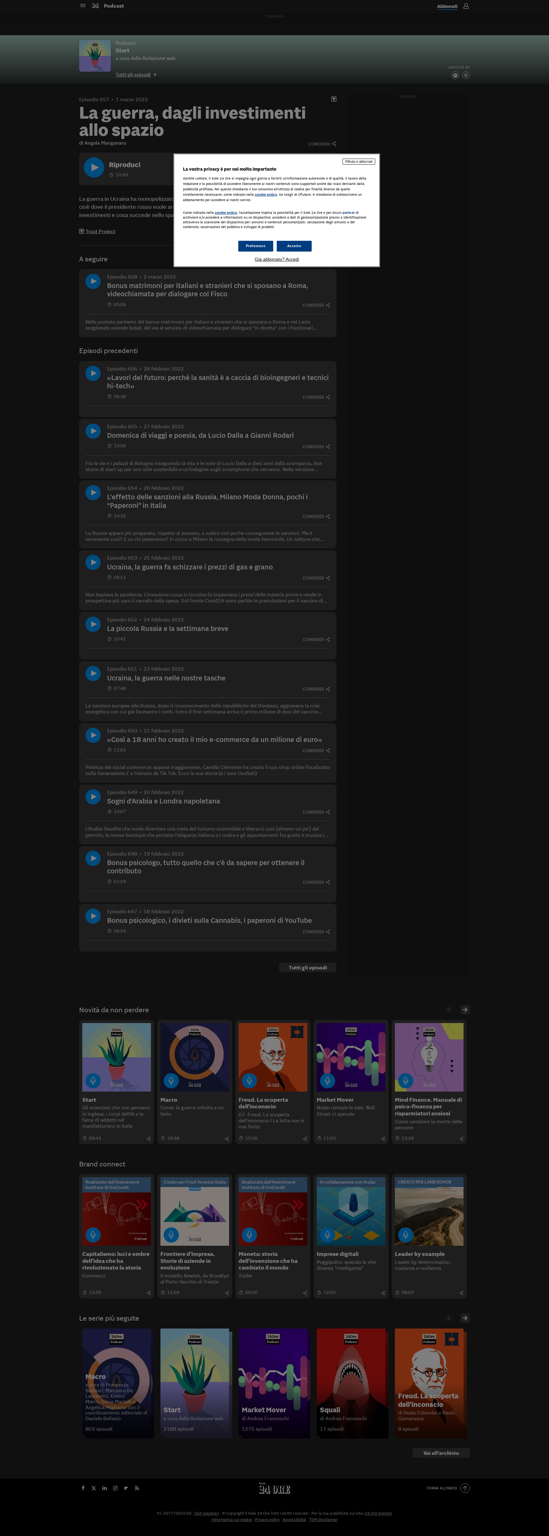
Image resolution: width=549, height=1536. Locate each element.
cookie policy (266, 194)
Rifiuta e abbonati (358, 161)
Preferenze (256, 246)
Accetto (294, 246)
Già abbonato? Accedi (277, 259)
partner (348, 212)
